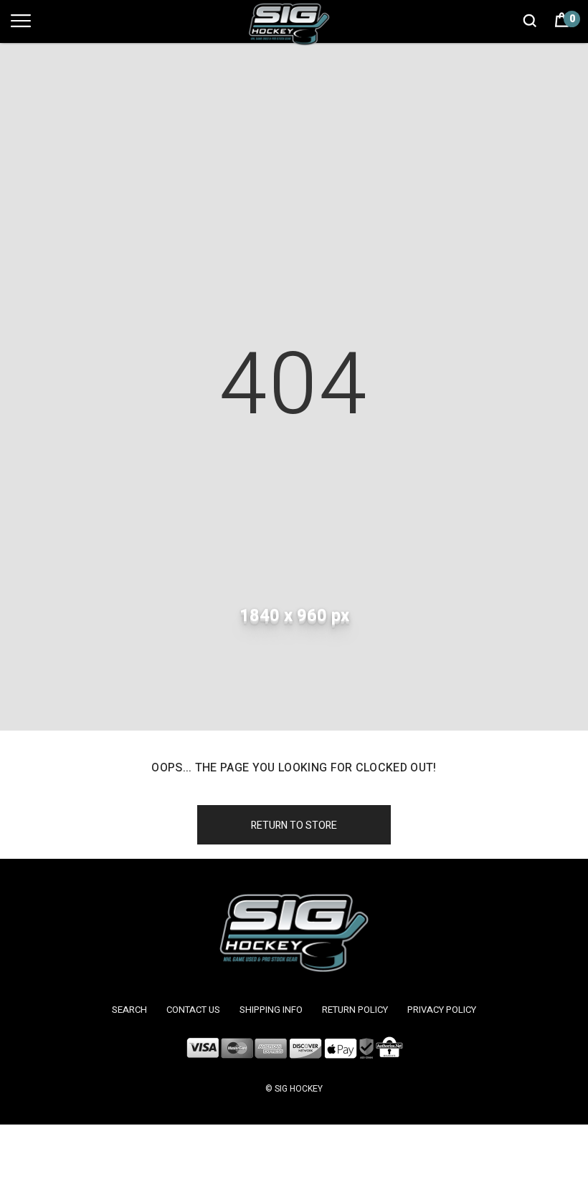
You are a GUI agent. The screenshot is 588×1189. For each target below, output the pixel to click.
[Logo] (294, 24)
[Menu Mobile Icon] (21, 27)
